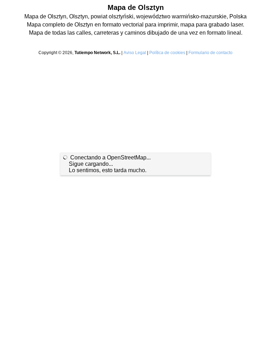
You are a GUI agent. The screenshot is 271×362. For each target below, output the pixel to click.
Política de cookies (167, 52)
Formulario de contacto (210, 52)
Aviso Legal (135, 52)
